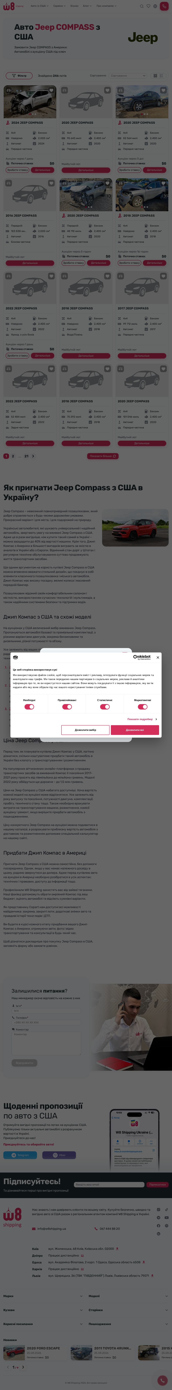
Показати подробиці (140, 719)
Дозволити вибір (85, 729)
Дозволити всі (135, 729)
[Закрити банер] (158, 657)
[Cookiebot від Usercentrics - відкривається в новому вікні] (135, 657)
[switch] (67, 706)
